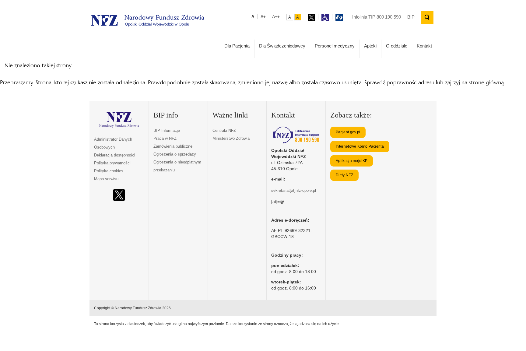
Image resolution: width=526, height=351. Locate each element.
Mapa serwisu (106, 179)
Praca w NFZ (165, 138)
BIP (411, 16)
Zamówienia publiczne (172, 146)
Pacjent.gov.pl (348, 132)
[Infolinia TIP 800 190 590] (296, 135)
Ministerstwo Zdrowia (231, 138)
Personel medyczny (335, 45)
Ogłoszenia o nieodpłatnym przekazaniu (177, 166)
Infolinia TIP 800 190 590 (376, 16)
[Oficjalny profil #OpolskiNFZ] (119, 195)
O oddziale (396, 45)
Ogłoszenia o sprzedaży (174, 154)
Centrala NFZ (224, 130)
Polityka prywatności (112, 163)
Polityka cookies (108, 171)
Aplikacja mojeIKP (351, 161)
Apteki (370, 45)
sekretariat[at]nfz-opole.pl (293, 190)
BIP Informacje (166, 130)
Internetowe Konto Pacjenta (360, 146)
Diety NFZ (344, 175)
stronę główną (486, 82)
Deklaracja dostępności (114, 155)
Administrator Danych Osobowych (113, 143)
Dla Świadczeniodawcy (282, 45)
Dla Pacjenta (237, 45)
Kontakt (424, 45)
